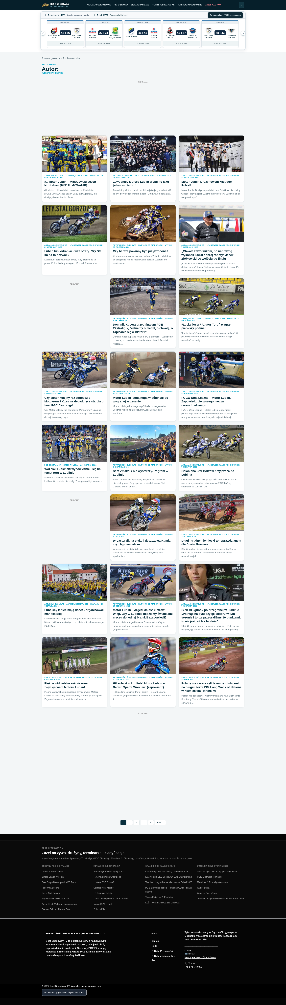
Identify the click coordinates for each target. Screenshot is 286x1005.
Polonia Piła (99, 909)
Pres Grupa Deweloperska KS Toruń (59, 882)
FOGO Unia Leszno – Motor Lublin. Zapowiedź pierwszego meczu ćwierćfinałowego (206, 401)
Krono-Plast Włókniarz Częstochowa (59, 904)
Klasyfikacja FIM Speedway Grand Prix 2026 (166, 871)
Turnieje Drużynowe (163, 5)
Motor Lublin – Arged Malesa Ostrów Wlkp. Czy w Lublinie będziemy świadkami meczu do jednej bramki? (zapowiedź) (143, 613)
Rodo (154, 946)
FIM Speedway (121, 5)
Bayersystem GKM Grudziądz (56, 898)
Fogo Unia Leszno (50, 888)
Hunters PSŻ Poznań (104, 882)
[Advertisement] (143, 107)
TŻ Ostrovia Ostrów (103, 893)
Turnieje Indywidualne (190, 5)
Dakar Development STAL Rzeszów (111, 898)
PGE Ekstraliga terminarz (209, 877)
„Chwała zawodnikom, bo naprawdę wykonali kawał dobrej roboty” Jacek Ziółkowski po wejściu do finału (207, 255)
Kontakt (155, 941)
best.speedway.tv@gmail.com (200, 957)
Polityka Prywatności (162, 951)
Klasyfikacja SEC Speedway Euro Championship (168, 877)
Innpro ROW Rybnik (103, 904)
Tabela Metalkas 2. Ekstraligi (159, 897)
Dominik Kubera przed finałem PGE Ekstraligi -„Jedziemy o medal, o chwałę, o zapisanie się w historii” (143, 328)
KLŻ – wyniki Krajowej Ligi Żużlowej (162, 902)
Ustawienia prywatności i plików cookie (64, 992)
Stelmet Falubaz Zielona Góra (56, 909)
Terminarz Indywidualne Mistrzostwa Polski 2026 (168, 882)
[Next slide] (43, 33)
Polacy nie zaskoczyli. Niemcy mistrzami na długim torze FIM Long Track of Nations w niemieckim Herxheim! (211, 687)
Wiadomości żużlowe (207, 893)
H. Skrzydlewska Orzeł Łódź (107, 877)
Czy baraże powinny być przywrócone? (140, 251)
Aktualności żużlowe (99, 5)
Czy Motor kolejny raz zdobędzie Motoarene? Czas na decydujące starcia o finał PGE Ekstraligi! (73, 401)
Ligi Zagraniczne (140, 5)
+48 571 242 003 (193, 967)
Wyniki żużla (203, 888)
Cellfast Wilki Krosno (104, 888)
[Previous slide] (243, 33)
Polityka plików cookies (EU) (163, 958)
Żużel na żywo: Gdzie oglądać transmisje (217, 871)
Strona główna (51, 58)
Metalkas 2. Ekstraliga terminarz (212, 882)
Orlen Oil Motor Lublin (52, 871)
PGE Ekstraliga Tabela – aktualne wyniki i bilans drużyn (168, 890)
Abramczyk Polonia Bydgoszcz (109, 871)
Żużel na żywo (213, 5)
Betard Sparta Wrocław (53, 877)
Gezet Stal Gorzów (51, 893)
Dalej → (160, 822)
